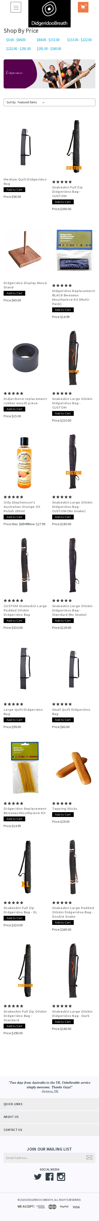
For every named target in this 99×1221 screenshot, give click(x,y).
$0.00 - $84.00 (15, 39)
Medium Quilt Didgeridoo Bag (25, 182)
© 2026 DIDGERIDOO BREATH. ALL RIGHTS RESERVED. (49, 1200)
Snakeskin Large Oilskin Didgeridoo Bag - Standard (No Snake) (72, 610)
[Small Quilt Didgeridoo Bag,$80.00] (74, 668)
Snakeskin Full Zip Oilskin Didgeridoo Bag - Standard (25, 1016)
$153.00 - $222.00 (79, 39)
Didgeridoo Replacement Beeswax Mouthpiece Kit (25, 811)
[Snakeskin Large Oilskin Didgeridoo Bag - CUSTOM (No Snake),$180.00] (74, 461)
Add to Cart (14, 189)
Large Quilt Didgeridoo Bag (23, 712)
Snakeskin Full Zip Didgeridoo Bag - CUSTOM (67, 192)
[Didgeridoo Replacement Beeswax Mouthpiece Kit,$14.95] (25, 768)
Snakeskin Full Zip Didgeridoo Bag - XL (20, 910)
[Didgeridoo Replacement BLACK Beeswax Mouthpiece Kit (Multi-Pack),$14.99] (74, 250)
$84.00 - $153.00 (48, 39)
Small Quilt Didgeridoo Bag (71, 712)
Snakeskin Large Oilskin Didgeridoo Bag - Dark (72, 1014)
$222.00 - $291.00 (18, 48)
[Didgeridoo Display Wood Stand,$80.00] (25, 250)
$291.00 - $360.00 (49, 48)
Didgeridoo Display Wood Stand (25, 285)
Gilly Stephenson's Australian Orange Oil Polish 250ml (22, 507)
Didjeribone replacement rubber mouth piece (25, 401)
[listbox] (32, 102)
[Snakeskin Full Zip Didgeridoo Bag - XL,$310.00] (25, 867)
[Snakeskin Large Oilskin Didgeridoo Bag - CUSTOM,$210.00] (74, 358)
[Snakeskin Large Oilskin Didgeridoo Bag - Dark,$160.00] (74, 970)
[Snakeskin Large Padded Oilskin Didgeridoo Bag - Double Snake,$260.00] (74, 867)
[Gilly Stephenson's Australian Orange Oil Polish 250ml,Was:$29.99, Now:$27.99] (25, 461)
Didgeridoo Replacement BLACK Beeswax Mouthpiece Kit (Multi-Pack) (73, 297)
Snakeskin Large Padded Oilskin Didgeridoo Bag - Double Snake (73, 912)
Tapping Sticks (64, 808)
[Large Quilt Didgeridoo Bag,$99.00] (25, 668)
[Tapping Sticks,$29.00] (74, 768)
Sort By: (11, 102)
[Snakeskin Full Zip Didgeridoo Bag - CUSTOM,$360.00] (74, 146)
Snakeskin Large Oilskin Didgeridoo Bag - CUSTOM (72, 403)
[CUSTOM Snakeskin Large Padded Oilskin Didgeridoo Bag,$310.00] (25, 565)
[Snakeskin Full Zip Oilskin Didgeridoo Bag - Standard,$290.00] (25, 970)
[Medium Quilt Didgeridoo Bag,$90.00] (25, 146)
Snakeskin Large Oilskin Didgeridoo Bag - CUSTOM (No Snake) (72, 507)
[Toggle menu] (16, 7)
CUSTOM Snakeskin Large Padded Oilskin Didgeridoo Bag (25, 610)
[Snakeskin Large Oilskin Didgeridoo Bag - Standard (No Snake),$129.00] (74, 565)
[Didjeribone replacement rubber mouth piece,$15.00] (25, 358)
